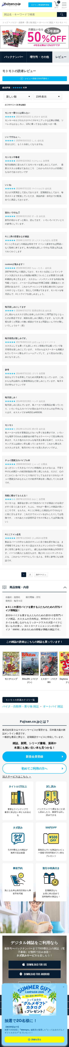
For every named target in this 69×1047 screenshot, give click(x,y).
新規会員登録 (34, 756)
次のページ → (41, 574)
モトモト (60, 22)
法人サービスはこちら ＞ (16, 776)
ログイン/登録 (40, 5)
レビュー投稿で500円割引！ (37, 78)
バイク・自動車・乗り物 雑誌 (23, 22)
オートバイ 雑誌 (46, 22)
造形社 (17, 597)
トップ (5, 22)
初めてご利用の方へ (34, 768)
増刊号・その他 (39, 56)
